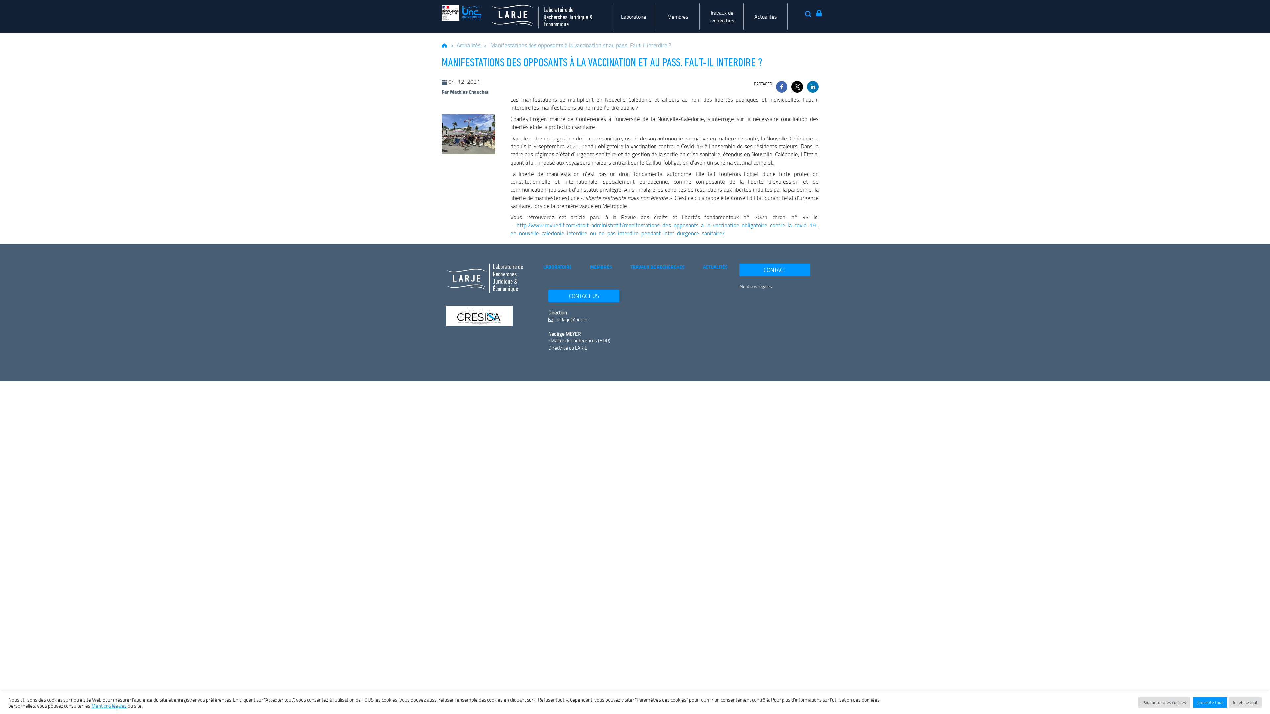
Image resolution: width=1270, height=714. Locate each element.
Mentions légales (755, 286)
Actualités (765, 16)
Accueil (445, 45)
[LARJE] (507, 13)
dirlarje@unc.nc (572, 319)
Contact (775, 270)
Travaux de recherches (722, 16)
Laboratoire (633, 16)
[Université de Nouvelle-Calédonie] (461, 13)
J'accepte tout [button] (1210, 702)
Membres (677, 16)
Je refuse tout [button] (1245, 702)
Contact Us (584, 295)
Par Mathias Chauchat (465, 92)
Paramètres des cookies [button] (1164, 702)
